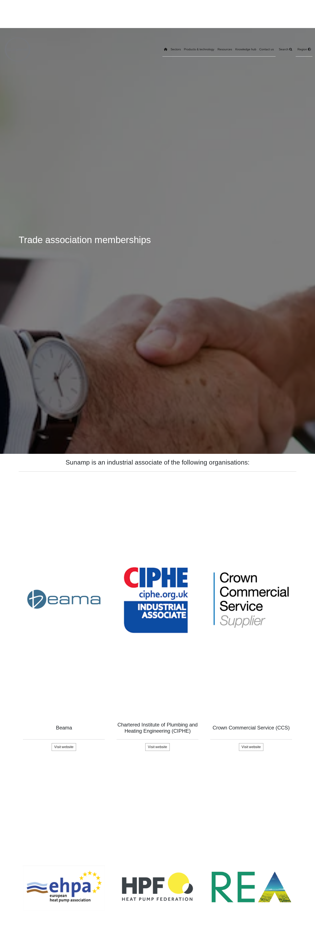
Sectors (176, 49)
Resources (225, 49)
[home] (165, 49)
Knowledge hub (245, 49)
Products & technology (199, 49)
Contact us (266, 49)
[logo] (18, 49)
